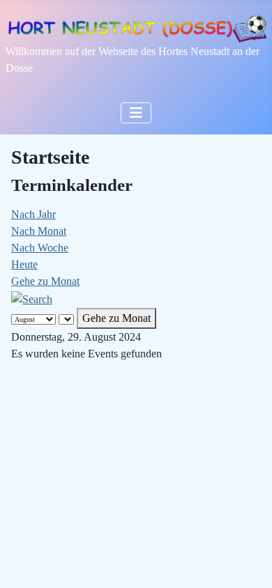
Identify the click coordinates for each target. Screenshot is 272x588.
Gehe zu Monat (45, 281)
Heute (24, 264)
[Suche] (31, 298)
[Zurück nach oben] (247, 562)
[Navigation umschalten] (136, 112)
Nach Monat (38, 231)
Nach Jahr (33, 214)
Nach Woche (39, 248)
